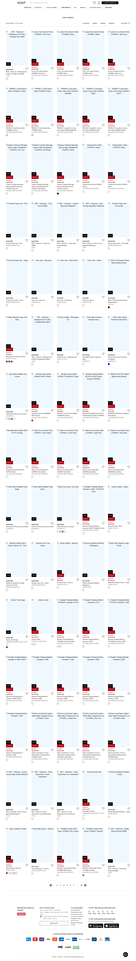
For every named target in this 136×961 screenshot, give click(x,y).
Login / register (110, 3)
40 (81, 885)
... (77, 885)
